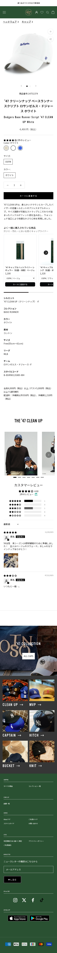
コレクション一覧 (35, 786)
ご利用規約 (7, 845)
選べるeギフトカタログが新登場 (28, 3)
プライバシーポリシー (36, 841)
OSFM (8, 161)
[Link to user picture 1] (11, 560)
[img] (10, 532)
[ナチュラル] (6, 148)
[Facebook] (33, 899)
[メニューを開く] (4, 12)
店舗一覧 (7, 803)
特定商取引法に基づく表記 (13, 841)
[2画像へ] (30, 86)
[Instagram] (15, 899)
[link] (20, 250)
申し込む (12, 880)
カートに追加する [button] (20, 284)
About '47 (7, 819)
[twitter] (24, 899)
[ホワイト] (13, 148)
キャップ (26, 21)
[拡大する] (50, 31)
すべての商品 (8, 786)
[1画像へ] (27, 86)
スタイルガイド (9, 823)
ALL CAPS (28, 656)
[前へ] (21, 86)
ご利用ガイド (33, 819)
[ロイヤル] (20, 148)
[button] (10, 140)
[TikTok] (42, 899)
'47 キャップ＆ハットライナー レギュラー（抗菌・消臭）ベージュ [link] (20, 269)
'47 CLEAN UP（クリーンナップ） (20, 301)
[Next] (49, 455)
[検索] (47, 12)
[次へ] (35, 86)
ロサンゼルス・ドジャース (16, 364)
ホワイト (9, 175)
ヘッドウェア (10, 21)
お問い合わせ (33, 823)
